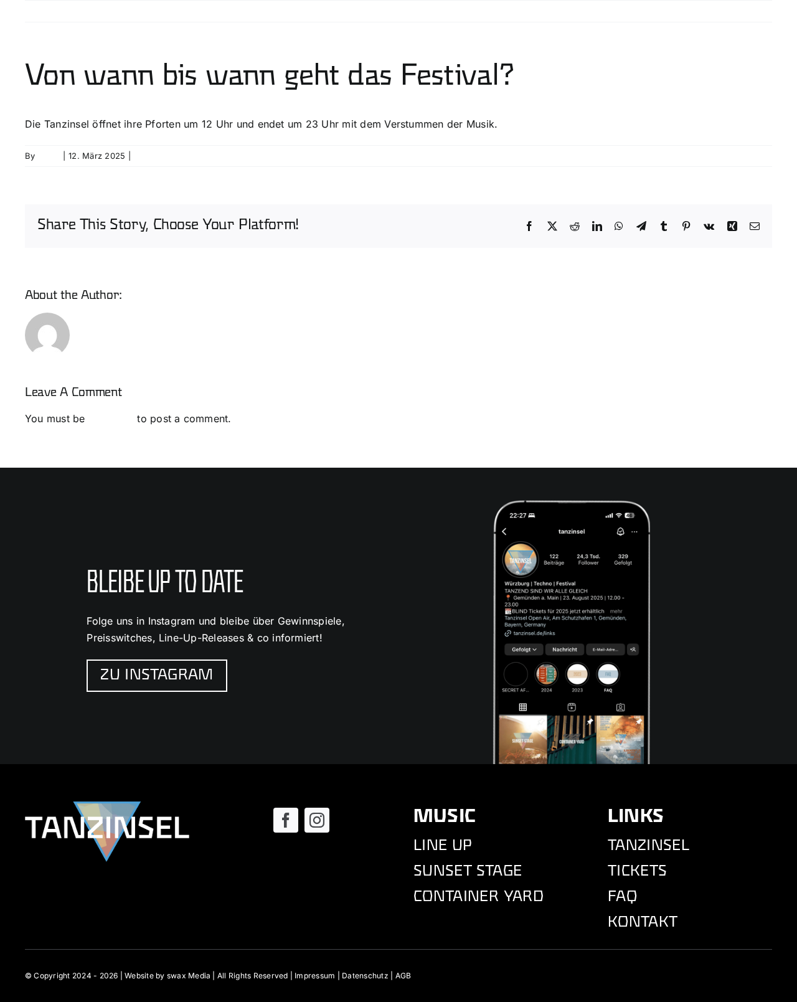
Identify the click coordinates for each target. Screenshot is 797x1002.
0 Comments (159, 156)
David (49, 156)
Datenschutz (365, 975)
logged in (111, 418)
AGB (403, 975)
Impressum (315, 975)
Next (751, 11)
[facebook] (285, 820)
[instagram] (316, 820)
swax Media (188, 975)
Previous (706, 11)
